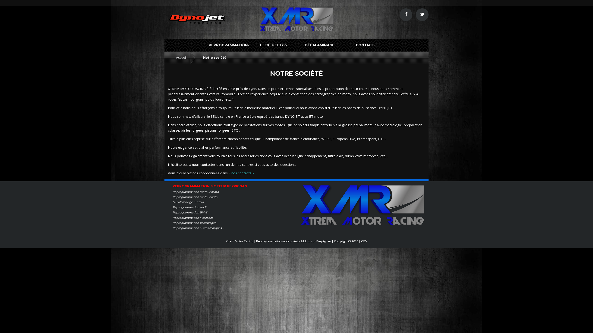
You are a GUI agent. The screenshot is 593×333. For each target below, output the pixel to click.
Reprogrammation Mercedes (193, 217)
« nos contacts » (241, 173)
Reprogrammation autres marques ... (198, 228)
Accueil (181, 57)
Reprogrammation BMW (190, 212)
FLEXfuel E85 (273, 45)
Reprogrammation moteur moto (196, 192)
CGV (364, 241)
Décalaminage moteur (188, 202)
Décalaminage (319, 45)
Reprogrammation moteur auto (195, 197)
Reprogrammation (228, 45)
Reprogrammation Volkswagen (194, 223)
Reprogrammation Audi (189, 207)
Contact (365, 45)
